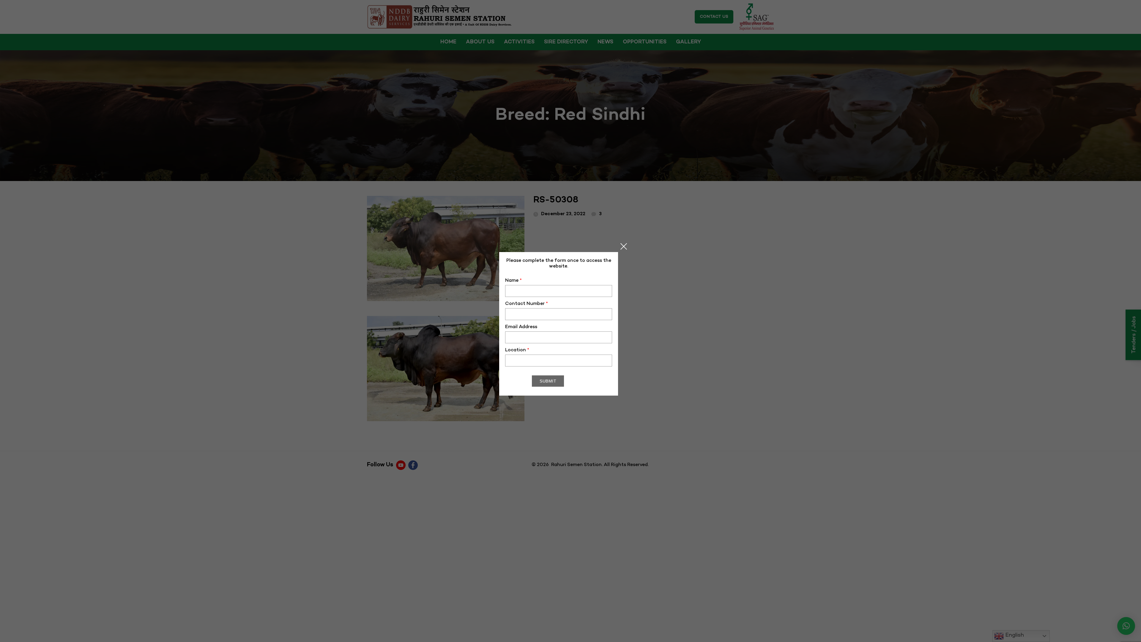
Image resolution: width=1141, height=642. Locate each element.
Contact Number (526, 303)
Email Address (521, 327)
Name (513, 280)
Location (517, 350)
